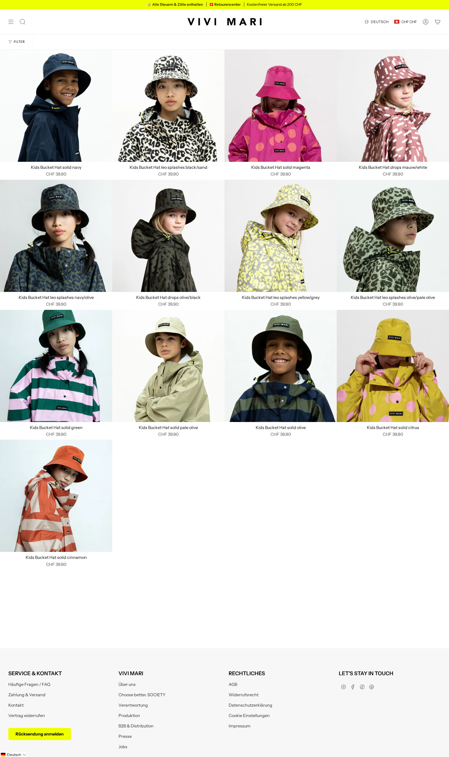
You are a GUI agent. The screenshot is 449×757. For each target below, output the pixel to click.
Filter (19, 41)
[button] (13, 754)
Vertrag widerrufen (26, 715)
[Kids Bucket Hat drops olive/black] (168, 236)
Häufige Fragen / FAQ (29, 684)
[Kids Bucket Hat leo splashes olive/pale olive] (393, 236)
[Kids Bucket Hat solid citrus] (393, 366)
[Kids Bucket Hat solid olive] (280, 366)
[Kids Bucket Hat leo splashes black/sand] (168, 106)
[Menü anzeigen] (11, 22)
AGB (233, 684)
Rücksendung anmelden (40, 733)
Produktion (129, 715)
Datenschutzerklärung (250, 705)
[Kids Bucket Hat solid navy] (56, 106)
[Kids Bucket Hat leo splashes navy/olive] (56, 236)
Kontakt (16, 705)
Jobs (122, 746)
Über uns (127, 684)
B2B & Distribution (136, 725)
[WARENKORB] (438, 22)
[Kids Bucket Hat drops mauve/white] (393, 106)
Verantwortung (133, 705)
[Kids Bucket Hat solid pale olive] (168, 366)
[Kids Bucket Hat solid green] (56, 366)
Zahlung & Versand (26, 694)
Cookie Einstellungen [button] (249, 715)
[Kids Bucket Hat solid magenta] (280, 106)
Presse (125, 736)
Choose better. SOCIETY (142, 694)
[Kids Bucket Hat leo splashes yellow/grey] (280, 236)
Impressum (239, 725)
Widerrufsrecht (244, 694)
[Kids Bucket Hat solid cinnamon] (56, 496)
